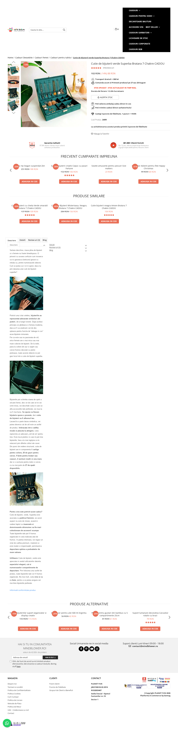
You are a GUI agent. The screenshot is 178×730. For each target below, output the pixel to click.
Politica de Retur (14, 706)
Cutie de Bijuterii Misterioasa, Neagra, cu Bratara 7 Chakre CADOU (69, 206)
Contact (11, 713)
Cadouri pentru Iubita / (61, 57)
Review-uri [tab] (34, 240)
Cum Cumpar (13, 697)
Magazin (13, 678)
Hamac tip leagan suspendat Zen (29, 165)
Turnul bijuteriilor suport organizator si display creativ (28, 614)
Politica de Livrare (15, 700)
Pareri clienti (54, 683)
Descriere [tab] (12, 240)
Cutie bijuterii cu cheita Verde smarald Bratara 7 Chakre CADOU (30, 206)
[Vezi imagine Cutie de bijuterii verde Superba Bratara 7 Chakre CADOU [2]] (13, 93)
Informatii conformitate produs (23, 590)
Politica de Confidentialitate (19, 690)
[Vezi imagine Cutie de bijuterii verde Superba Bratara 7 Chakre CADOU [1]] (13, 81)
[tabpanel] (54, 94)
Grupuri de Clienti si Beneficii (61, 690)
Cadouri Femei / (42, 57)
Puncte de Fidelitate (57, 687)
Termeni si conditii (15, 687)
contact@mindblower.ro (145, 646)
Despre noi (12, 683)
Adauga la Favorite (101, 133)
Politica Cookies (14, 693)
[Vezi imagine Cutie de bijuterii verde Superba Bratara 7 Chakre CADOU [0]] (13, 70)
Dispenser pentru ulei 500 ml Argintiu (68, 613)
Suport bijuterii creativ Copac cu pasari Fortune (69, 167)
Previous (13, 62)
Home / (11, 57)
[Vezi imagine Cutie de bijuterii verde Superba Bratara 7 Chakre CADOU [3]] (13, 105)
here (18, 666)
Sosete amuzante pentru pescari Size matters (109, 167)
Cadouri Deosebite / (24, 57)
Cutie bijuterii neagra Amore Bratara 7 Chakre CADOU (109, 206)
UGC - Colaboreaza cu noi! (18, 710)
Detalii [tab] (22, 240)
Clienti (53, 678)
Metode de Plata (14, 703)
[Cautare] (64, 30)
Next (13, 112)
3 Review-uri (108, 68)
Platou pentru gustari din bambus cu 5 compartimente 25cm (110, 614)
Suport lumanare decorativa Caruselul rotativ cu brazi (150, 614)
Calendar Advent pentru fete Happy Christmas (148, 167)
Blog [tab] (45, 240)
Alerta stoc (106, 97)
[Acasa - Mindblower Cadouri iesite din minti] (16, 30)
